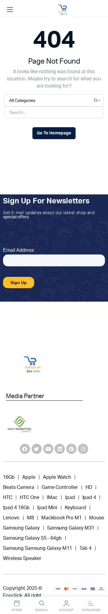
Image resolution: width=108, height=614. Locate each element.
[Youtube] (48, 449)
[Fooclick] (62, 10)
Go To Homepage (54, 133)
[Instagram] (83, 449)
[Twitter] (37, 449)
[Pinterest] (71, 449)
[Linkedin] (60, 449)
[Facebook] (25, 449)
